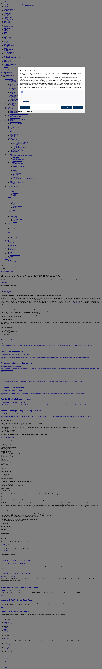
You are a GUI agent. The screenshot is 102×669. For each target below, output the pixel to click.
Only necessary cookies (66, 107)
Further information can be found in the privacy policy (44, 88)
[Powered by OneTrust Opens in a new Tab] (26, 112)
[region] (51, 90)
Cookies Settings (26, 101)
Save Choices (25, 107)
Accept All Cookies (77, 107)
